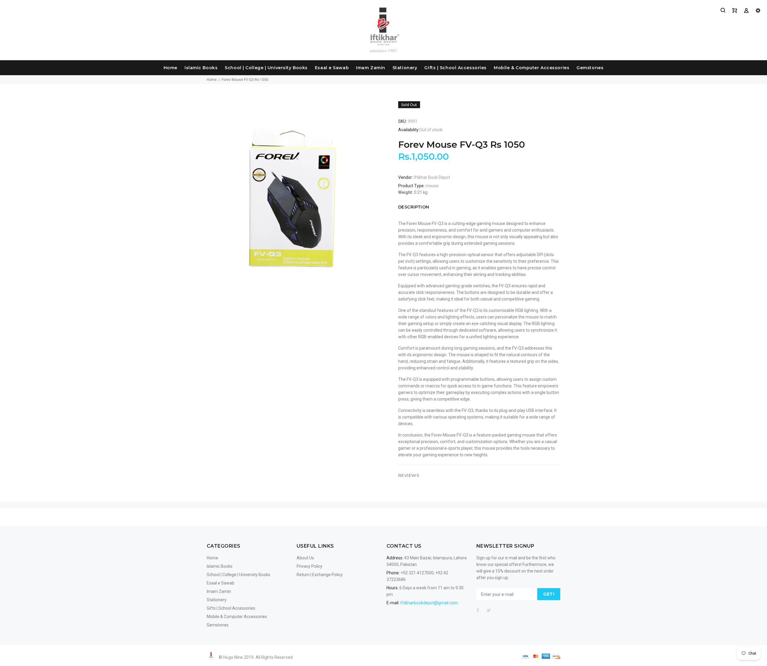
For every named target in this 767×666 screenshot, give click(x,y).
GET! (548, 594)
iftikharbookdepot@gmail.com (429, 602)
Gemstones (589, 67)
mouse (432, 185)
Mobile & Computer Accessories (531, 67)
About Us (305, 557)
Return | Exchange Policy (320, 574)
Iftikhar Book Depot (432, 177)
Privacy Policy (309, 566)
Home (170, 67)
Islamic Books (201, 67)
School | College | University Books (266, 67)
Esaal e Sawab (332, 67)
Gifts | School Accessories (455, 67)
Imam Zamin (370, 67)
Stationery (404, 67)
